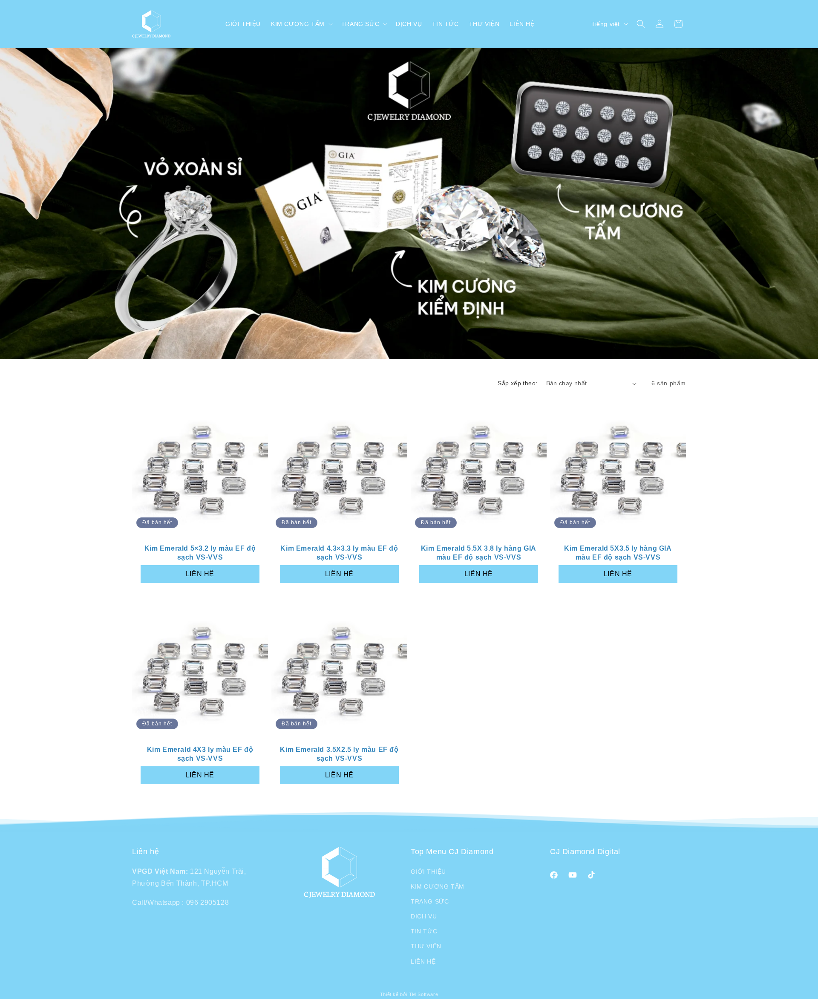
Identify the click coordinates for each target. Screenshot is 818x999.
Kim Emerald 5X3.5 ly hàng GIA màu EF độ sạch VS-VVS (617, 553)
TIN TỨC (424, 931)
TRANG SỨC (430, 901)
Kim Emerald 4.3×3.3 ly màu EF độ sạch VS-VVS (339, 553)
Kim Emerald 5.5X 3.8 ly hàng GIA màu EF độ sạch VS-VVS (478, 553)
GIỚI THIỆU (428, 871)
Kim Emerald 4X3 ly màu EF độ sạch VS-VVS (200, 754)
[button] (301, 24)
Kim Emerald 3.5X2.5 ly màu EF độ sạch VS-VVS (339, 754)
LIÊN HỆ (200, 573)
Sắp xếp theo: (517, 383)
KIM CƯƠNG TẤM (437, 886)
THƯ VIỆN (426, 946)
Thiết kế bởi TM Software (409, 994)
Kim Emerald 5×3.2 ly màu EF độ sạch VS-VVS (200, 553)
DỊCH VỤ (424, 916)
